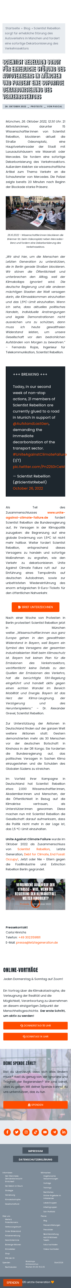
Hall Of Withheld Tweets (50, 1237)
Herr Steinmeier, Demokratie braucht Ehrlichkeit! (13, 1176)
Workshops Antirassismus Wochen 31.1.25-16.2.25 (35, 1261)
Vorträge (47, 1183)
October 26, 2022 (28, 488)
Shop (7, 1253)
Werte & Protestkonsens (11, 1219)
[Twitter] (16, 1132)
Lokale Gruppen (50, 1203)
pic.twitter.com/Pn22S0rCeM (39, 466)
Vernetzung (10, 1195)
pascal (57, 106)
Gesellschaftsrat (12, 1204)
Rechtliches (48, 1192)
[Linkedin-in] (63, 1132)
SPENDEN (13, 1283)
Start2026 (58, 1262)
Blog (27, 28)
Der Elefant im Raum (14, 1186)
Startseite (12, 28)
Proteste (37, 106)
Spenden (6, 1262)
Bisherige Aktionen (13, 1244)
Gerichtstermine (12, 1240)
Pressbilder (48, 1229)
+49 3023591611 (29, 937)
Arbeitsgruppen (50, 1207)
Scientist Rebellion (34, 849)
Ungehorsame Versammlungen (50, 1176)
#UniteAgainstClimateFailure (40, 454)
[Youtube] (44, 1132)
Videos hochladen (51, 1249)
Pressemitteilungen (51, 1225)
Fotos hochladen (50, 1244)
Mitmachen (46, 1172)
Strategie (9, 1190)
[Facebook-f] (7, 1132)
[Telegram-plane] (54, 1132)
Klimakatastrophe (12, 1199)
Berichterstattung (51, 1234)
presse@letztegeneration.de (37, 942)
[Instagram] (26, 1132)
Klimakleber (10, 1249)
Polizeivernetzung (12, 1235)
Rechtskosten (11, 1267)
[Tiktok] (35, 1132)
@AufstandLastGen (31, 423)
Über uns (6, 1216)
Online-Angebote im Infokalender (52, 1195)
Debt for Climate (36, 854)
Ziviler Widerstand (13, 1231)
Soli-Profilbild (49, 1211)
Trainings (47, 1187)
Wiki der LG (10, 1258)
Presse (43, 1216)
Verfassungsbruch (13, 1227)
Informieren (7, 1172)
